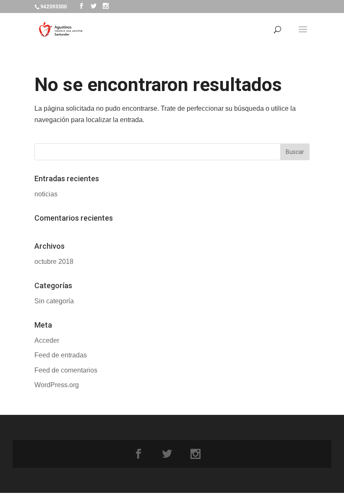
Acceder (46, 340)
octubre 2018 (53, 261)
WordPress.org (56, 384)
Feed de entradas (60, 355)
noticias (45, 194)
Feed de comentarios (65, 370)
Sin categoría (54, 301)
